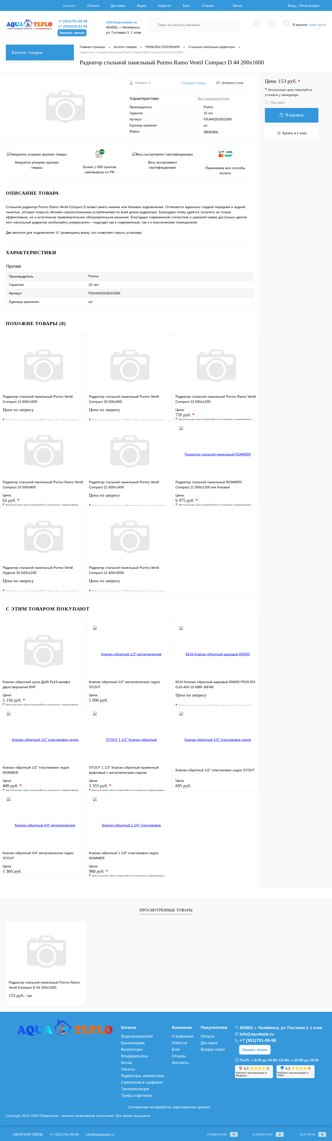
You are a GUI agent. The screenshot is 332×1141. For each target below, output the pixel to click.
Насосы (128, 1069)
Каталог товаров (27, 52)
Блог (186, 6)
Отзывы (208, 6)
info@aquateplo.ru (121, 22)
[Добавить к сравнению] (118, 93)
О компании (182, 1036)
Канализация (133, 1043)
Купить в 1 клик (294, 133)
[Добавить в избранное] (118, 83)
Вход (292, 6)
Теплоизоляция (135, 1089)
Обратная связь (27, 1134)
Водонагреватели (137, 1036)
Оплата (93, 6)
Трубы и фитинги (136, 1095)
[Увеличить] (65, 106)
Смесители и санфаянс (142, 1082)
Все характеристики (213, 98)
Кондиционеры (134, 1056)
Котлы (126, 1063)
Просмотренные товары (166, 910)
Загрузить (211, 131)
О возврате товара (193, 83)
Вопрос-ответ (213, 1049)
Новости (164, 6)
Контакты (180, 1063)
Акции (141, 6)
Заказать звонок (72, 33)
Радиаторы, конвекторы (142, 1076)
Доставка (118, 6)
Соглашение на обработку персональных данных (169, 1107)
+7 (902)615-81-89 (72, 26)
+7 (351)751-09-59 (72, 21)
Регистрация (309, 6)
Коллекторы (132, 1049)
